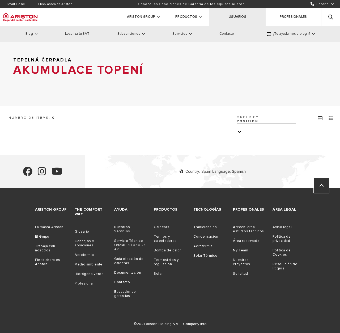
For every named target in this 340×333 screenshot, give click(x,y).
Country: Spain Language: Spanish (215, 171)
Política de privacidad (282, 238)
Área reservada (246, 241)
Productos (186, 17)
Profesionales (293, 17)
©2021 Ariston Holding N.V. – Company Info (170, 324)
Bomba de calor (167, 250)
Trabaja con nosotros (45, 248)
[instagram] (42, 173)
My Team (240, 250)
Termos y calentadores (165, 238)
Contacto (226, 34)
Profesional (84, 283)
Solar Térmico (205, 256)
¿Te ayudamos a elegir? (291, 34)
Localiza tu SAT (77, 34)
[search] (330, 17)
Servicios (179, 34)
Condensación (205, 236)
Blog (29, 34)
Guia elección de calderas (128, 261)
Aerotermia (84, 255)
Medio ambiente (89, 264)
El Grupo (42, 236)
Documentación (127, 272)
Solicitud (240, 274)
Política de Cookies (282, 252)
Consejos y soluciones (84, 243)
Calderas (161, 227)
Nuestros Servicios (122, 229)
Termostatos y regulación (166, 262)
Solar (158, 274)
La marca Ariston (49, 227)
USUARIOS (237, 17)
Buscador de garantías (125, 294)
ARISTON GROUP (141, 17)
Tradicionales (205, 227)
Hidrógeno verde (89, 274)
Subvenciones (128, 34)
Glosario (82, 231)
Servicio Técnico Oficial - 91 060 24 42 (130, 245)
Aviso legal (282, 227)
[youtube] (57, 173)
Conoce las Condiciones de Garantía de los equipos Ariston (191, 4)
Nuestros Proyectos (241, 262)
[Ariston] (20, 17)
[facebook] (27, 173)
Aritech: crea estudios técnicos (248, 229)
